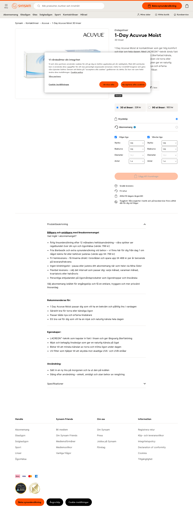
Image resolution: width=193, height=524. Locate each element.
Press (100, 435)
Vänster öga (157, 137)
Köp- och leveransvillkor (151, 435)
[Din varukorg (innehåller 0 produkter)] (187, 6)
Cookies (142, 453)
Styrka (117, 142)
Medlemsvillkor (64, 447)
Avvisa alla (108, 84)
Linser (18, 453)
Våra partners (55, 76)
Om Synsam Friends (66, 435)
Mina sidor (145, 14)
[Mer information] (135, 127)
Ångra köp (55, 502)
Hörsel (83, 14)
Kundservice (182, 14)
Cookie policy (77, 72)
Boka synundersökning (164, 5)
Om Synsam (103, 429)
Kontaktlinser (70, 14)
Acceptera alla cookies (133, 84)
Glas (35, 14)
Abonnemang (10, 14)
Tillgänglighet (145, 459)
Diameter (119, 155)
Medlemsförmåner (65, 441)
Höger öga (123, 137)
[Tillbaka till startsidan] (21, 6)
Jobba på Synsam (106, 441)
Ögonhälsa (20, 459)
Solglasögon (46, 14)
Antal (117, 161)
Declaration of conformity (152, 447)
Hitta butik (163, 14)
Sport (58, 14)
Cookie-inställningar (79, 502)
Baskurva (119, 149)
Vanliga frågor (63, 453)
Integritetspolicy (146, 441)
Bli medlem (62, 429)
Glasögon (25, 14)
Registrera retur (146, 429)
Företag (101, 447)
